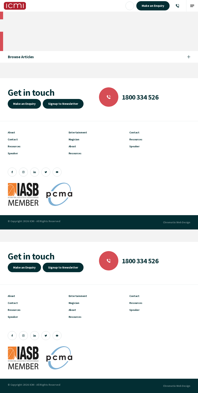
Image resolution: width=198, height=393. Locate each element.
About (11, 132)
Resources (14, 146)
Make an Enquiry (24, 104)
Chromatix (169, 222)
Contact (13, 139)
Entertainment (78, 132)
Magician (74, 139)
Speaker (13, 153)
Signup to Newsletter (63, 104)
